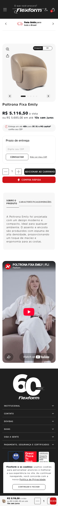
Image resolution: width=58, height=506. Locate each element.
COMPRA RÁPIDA (31, 180)
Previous (5, 23)
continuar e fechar (29, 487)
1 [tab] (23, 96)
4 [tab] (33, 96)
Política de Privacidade (32, 479)
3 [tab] (30, 96)
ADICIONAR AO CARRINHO (40, 172)
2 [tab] (28, 96)
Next (52, 23)
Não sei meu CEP (38, 157)
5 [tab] (36, 96)
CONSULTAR (17, 157)
